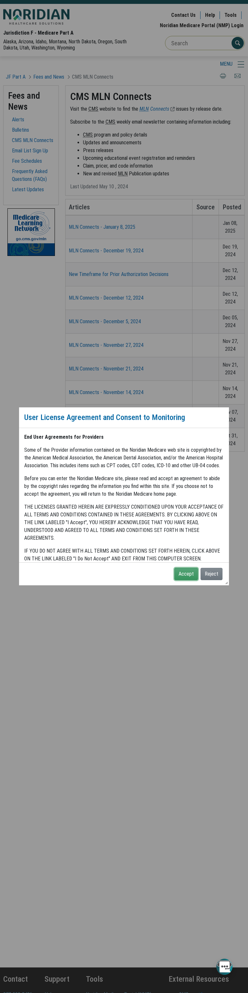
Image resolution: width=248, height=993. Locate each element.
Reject (211, 574)
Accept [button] (186, 574)
